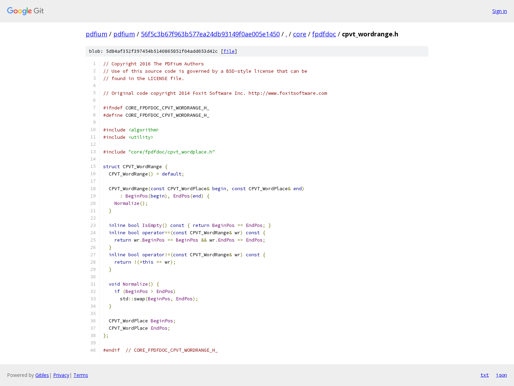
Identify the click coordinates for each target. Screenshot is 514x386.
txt (484, 375)
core (299, 34)
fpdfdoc (324, 34)
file (229, 51)
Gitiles (42, 375)
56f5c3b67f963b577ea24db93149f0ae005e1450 (210, 34)
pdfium (96, 34)
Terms (80, 375)
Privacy (61, 375)
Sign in (499, 11)
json (501, 375)
